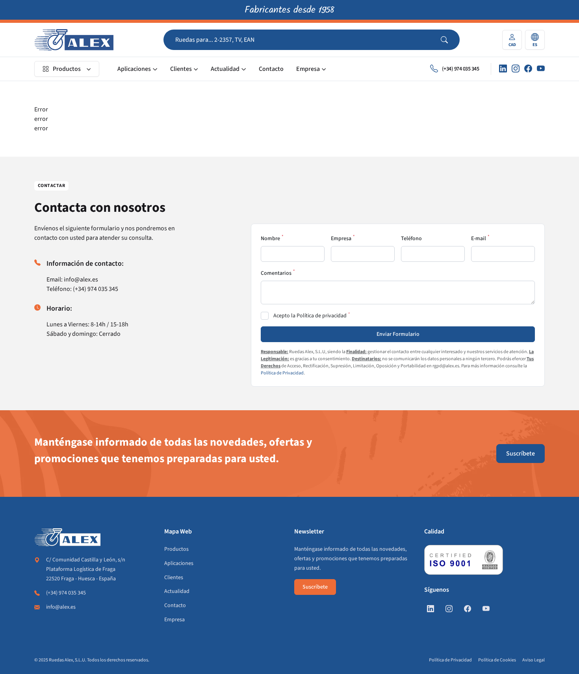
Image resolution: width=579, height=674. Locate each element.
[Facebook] (528, 69)
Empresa (308, 69)
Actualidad (225, 69)
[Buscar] (450, 40)
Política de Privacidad (282, 373)
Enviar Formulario (398, 334)
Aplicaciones (134, 69)
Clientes (181, 69)
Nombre (270, 239)
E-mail (478, 239)
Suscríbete (520, 453)
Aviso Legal (533, 660)
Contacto (271, 69)
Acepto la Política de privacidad (310, 316)
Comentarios (276, 273)
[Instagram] (516, 69)
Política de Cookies (497, 660)
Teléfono (411, 239)
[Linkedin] (503, 69)
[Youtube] (541, 69)
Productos (67, 69)
